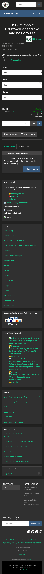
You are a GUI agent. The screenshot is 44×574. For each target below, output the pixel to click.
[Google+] (36, 531)
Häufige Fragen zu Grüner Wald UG (30, 488)
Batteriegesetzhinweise (13, 422)
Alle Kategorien (11, 13)
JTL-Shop (26, 570)
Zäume (6, 266)
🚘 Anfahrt (13, 196)
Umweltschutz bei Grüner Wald (16, 461)
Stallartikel (8, 281)
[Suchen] (39, 4)
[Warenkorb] (33, 13)
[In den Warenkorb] (39, 123)
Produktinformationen (13, 456)
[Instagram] (40, 531)
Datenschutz (9, 412)
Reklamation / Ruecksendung (15, 402)
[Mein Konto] (39, 13)
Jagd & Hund (9, 306)
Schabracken (16, 60)
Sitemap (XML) (22, 554)
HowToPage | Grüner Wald (31, 495)
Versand (15, 112)
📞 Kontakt (13, 199)
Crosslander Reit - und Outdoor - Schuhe (20, 245)
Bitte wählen (10, 488)
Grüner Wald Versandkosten (15, 446)
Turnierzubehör (10, 295)
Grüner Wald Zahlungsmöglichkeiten (18, 441)
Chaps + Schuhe (10, 235)
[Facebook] (29, 531)
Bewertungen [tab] (9, 146)
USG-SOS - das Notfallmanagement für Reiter (19, 435)
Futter (6, 270)
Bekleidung (8, 231)
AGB (6, 407)
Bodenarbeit (9, 301)
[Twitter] (32, 531)
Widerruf (7, 451)
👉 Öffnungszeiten (16, 194)
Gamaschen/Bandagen (13, 256)
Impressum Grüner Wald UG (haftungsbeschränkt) (31, 502)
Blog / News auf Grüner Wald (15, 397)
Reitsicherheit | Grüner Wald (15, 240)
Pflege (6, 285)
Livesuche (8, 417)
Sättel (6, 291)
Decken (7, 250)
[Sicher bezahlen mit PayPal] (13, 320)
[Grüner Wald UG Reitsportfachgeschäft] (7, 5)
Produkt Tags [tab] (24, 146)
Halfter (7, 275)
